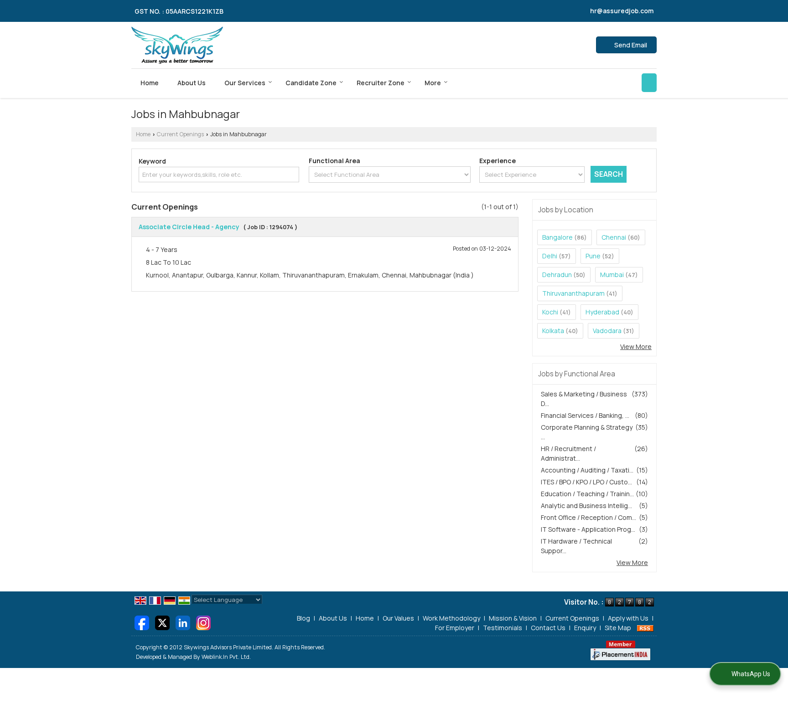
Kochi (550, 312)
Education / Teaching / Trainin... (587, 493)
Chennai (613, 237)
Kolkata (553, 330)
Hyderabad (602, 312)
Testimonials (502, 627)
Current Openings (180, 134)
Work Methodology (451, 618)
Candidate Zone (311, 82)
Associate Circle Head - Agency (189, 226)
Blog (303, 618)
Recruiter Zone (380, 82)
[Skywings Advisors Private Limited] (177, 45)
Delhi (549, 256)
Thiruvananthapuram (573, 293)
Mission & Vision (513, 618)
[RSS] (645, 627)
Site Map (618, 627)
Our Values (398, 618)
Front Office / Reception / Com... (588, 517)
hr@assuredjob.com (621, 10)
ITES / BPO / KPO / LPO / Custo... (586, 482)
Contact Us (548, 627)
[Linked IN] (183, 621)
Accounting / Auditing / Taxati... (587, 470)
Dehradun (557, 274)
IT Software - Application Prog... (588, 529)
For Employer (454, 627)
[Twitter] (162, 621)
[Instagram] (203, 621)
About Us (191, 82)
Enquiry (585, 627)
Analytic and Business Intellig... (586, 505)
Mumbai (612, 274)
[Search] (649, 82)
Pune (593, 256)
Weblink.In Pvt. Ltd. (226, 657)
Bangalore (557, 237)
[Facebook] (142, 621)
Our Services (244, 82)
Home (149, 82)
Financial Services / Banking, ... (585, 415)
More (433, 82)
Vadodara (607, 330)
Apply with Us (628, 618)
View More (636, 346)
